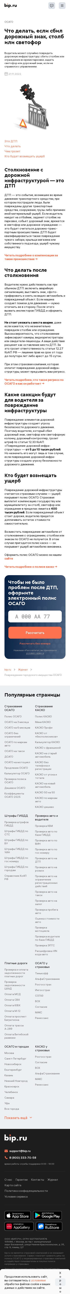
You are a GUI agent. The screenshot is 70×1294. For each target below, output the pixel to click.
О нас (8, 1179)
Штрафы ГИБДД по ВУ (16, 841)
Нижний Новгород (16, 1081)
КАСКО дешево (44, 807)
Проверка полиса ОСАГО (15, 780)
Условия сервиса (16, 1196)
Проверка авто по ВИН (46, 842)
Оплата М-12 (12, 1011)
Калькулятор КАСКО (47, 742)
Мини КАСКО (43, 722)
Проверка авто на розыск (46, 869)
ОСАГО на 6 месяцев (17, 727)
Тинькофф (41, 973)
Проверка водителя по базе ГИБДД (47, 938)
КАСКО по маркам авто (46, 799)
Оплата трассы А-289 (14, 1027)
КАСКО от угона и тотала (46, 776)
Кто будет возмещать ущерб (24, 156)
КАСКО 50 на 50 (45, 792)
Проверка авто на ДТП (46, 860)
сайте (8, 558)
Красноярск (11, 1086)
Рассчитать (35, 633)
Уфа (7, 1103)
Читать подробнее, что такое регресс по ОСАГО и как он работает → (34, 381)
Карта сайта (12, 1185)
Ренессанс (42, 1018)
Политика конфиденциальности (26, 1191)
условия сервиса (35, 653)
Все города (11, 1108)
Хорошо (60, 1282)
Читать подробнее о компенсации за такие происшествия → (31, 257)
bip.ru (7, 669)
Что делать (12, 146)
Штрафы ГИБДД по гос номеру (16, 859)
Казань (8, 1075)
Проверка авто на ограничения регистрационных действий (46, 881)
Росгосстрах (43, 984)
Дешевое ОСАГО (14, 788)
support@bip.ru (20, 1151)
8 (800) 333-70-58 (22, 1157)
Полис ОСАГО (13, 716)
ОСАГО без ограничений (12, 735)
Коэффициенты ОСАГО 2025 (14, 795)
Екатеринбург (13, 1069)
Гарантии (21, 1179)
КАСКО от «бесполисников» (46, 735)
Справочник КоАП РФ (15, 877)
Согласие (41, 1006)
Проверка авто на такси (46, 893)
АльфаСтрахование (47, 979)
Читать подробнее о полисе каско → (30, 566)
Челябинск (11, 1092)
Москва (9, 1053)
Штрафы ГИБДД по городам (16, 868)
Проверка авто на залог (46, 902)
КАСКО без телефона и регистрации (43, 766)
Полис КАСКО (43, 716)
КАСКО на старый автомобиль (46, 755)
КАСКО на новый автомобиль (45, 785)
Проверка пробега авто (46, 911)
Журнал (23, 669)
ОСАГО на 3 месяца (16, 722)
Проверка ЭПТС (45, 945)
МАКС (38, 1012)
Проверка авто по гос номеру (46, 851)
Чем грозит (12, 151)
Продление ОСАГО (16, 767)
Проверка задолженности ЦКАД (14, 985)
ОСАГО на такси (14, 751)
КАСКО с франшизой (48, 747)
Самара (9, 1097)
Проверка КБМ (44, 826)
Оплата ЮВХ (12, 1005)
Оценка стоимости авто (47, 920)
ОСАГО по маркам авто (15, 743)
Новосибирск (12, 1064)
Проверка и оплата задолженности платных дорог (16, 973)
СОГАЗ (39, 995)
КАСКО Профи (43, 727)
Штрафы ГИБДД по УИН (16, 850)
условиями (38, 1280)
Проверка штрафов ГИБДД (16, 823)
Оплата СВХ (12, 999)
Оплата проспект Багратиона (15, 1018)
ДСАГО (8, 756)
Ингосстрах (42, 990)
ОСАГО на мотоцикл (17, 762)
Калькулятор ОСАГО (17, 773)
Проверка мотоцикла (42, 929)
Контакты (37, 1179)
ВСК (37, 1001)
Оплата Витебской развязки (16, 1036)
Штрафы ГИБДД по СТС (16, 832)
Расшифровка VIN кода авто (46, 952)
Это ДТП (10, 141)
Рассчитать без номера (35, 643)
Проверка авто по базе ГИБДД (46, 833)
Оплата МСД (12, 994)
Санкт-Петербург (15, 1058)
